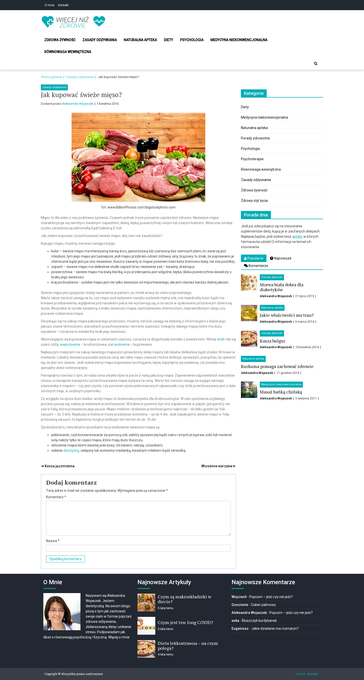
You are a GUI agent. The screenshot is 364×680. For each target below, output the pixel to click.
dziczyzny (71, 450)
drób (220, 339)
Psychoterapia (252, 159)
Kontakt (63, 5)
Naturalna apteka (140, 40)
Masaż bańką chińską (281, 392)
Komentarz (56, 497)
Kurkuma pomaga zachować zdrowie (277, 366)
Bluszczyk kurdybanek (259, 621)
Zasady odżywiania (99, 40)
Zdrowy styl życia (254, 201)
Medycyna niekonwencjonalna (238, 40)
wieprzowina (70, 344)
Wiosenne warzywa (216, 466)
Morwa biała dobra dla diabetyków (281, 287)
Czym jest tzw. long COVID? (185, 622)
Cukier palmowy (263, 605)
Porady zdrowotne (255, 138)
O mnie (49, 5)
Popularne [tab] (255, 258)
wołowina (122, 344)
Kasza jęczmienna (60, 466)
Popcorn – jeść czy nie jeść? (271, 597)
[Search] (315, 64)
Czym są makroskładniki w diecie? (184, 599)
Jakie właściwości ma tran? (287, 315)
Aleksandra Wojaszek (77, 103)
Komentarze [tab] (258, 266)
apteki (297, 236)
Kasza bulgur (272, 341)
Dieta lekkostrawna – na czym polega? (188, 645)
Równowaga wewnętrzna (67, 52)
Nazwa (52, 541)
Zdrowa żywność (60, 40)
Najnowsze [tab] (282, 258)
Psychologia (192, 40)
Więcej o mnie (119, 637)
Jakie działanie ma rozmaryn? (275, 628)
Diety (168, 40)
